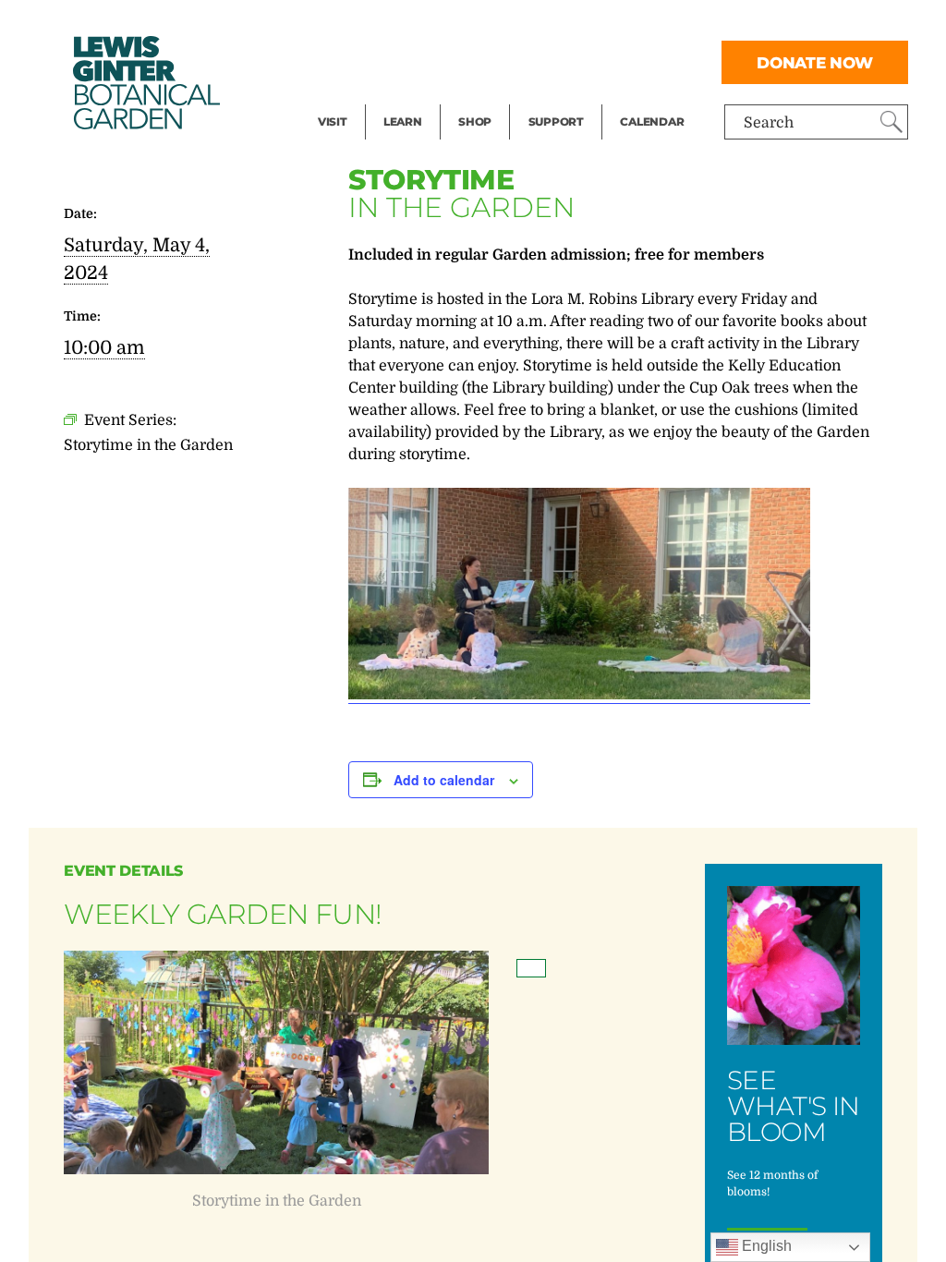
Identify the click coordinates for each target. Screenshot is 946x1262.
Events (342, 61)
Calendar (652, 121)
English (765, 1246)
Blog (398, 98)
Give (544, 61)
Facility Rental (368, 24)
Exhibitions (358, 98)
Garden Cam (427, 61)
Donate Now (815, 62)
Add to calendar (444, 780)
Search (769, 123)
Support (556, 121)
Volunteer (562, 98)
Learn (402, 121)
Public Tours (427, 24)
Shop (474, 121)
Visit (332, 121)
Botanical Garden (145, 82)
